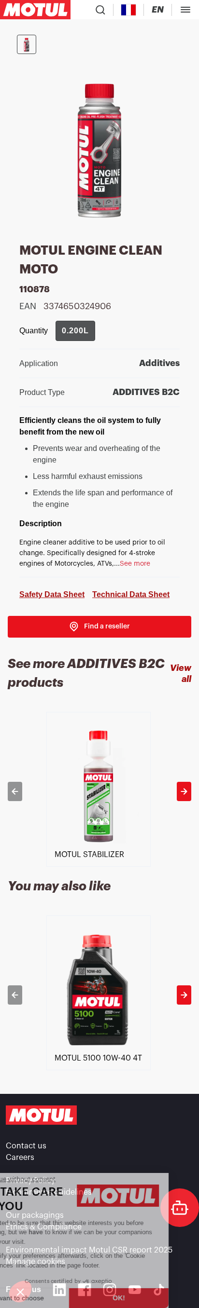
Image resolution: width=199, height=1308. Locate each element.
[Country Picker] (129, 9)
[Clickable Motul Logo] (35, 9)
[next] (184, 791)
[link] (99, 627)
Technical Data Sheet (131, 594)
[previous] (15, 791)
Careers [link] (20, 1157)
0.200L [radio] (75, 331)
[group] (75, 331)
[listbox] (99, 791)
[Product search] (100, 9)
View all (180, 673)
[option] (99, 791)
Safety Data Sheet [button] (52, 594)
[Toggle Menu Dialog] (185, 9)
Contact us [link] (26, 1146)
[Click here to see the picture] (26, 44)
